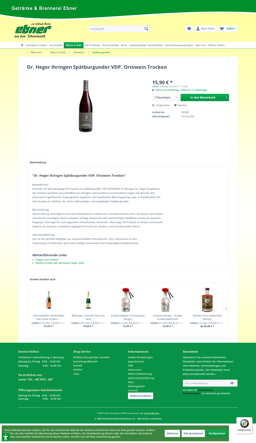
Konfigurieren (217, 433)
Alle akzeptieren (193, 433)
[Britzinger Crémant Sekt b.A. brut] (88, 300)
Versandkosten (151, 413)
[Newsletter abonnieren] (232, 383)
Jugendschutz (136, 361)
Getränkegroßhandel (85, 361)
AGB (130, 365)
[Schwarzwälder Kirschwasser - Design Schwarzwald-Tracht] (128, 300)
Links (76, 373)
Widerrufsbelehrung (140, 373)
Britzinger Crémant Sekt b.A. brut (88, 317)
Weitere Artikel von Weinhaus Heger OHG (59, 263)
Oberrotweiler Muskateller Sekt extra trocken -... (48, 317)
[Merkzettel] (189, 28)
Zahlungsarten (136, 386)
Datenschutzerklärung (141, 378)
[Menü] (250, 419)
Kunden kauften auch (43, 279)
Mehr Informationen (133, 436)
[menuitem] (119, 28)
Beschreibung (38, 162)
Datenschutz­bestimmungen (198, 391)
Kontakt (77, 365)
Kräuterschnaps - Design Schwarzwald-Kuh (167, 317)
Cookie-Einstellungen (140, 357)
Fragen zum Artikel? (47, 259)
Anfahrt (77, 369)
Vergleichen (162, 105)
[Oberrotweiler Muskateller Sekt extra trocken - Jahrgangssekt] (49, 300)
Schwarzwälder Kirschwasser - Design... (128, 317)
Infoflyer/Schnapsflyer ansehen (91, 357)
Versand (133, 390)
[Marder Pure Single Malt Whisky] (207, 300)
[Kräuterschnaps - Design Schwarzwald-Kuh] (167, 300)
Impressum (134, 369)
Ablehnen (172, 433)
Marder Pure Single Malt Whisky (207, 317)
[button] (1, 422)
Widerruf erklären (140, 395)
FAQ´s (131, 382)
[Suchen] (146, 28)
